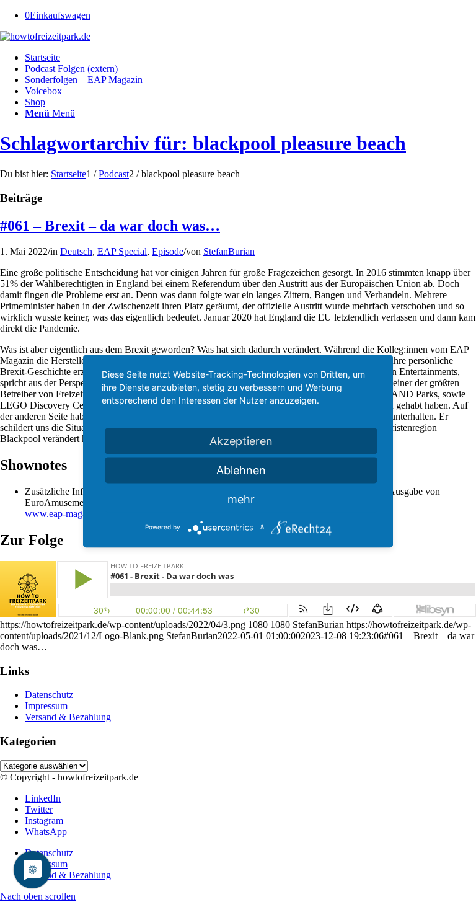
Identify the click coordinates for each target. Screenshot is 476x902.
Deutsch (76, 251)
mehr (241, 498)
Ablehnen (241, 469)
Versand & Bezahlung (68, 717)
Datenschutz (49, 694)
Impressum (46, 706)
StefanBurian (229, 251)
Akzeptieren (241, 440)
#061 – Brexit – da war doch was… (110, 226)
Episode (167, 251)
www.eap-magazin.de (67, 513)
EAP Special (122, 251)
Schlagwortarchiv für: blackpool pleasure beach (203, 143)
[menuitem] (250, 57)
